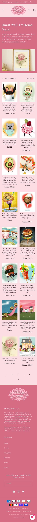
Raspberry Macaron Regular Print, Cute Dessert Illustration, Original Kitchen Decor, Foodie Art (27, 144)
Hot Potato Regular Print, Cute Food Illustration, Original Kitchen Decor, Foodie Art (27, 216)
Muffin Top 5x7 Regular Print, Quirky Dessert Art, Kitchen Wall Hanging (9, 215)
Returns (7, 457)
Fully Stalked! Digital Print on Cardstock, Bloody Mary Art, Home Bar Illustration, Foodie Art (27, 289)
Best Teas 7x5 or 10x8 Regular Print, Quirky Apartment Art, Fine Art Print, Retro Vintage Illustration (9, 252)
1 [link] (6, 374)
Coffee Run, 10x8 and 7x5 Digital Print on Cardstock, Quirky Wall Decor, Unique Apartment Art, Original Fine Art (27, 325)
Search (6, 448)
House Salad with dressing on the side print (27, 360)
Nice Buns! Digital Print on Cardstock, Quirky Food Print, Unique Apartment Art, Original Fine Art (27, 252)
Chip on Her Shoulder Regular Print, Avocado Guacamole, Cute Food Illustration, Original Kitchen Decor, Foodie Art (9, 180)
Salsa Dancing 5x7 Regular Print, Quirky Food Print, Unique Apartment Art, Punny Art (27, 179)
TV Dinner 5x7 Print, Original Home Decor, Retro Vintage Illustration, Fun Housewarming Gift (27, 107)
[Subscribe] (30, 483)
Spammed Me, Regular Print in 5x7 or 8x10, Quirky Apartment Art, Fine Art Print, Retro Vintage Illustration (9, 289)
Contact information (19, 517)
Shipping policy (25, 514)
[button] (2, 10)
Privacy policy (27, 511)
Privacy (6, 467)
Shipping (7, 453)
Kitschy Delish (17, 508)
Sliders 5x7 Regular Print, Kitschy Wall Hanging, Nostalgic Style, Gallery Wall (9, 324)
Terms (6, 462)
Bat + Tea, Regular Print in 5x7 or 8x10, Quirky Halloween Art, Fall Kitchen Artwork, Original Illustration (9, 107)
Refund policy (17, 511)
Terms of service (14, 514)
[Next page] (18, 379)
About (6, 443)
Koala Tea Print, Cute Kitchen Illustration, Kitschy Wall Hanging (9, 142)
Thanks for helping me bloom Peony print (9, 359)
